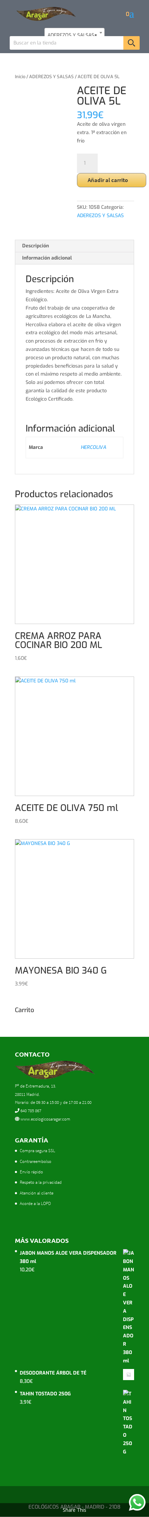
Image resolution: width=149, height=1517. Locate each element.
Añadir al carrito (108, 180)
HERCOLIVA (93, 447)
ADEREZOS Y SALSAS (51, 77)
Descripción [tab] (35, 246)
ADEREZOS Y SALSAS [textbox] (72, 35)
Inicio (20, 77)
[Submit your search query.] (131, 43)
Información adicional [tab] (47, 258)
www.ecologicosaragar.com (44, 1119)
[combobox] (74, 33)
